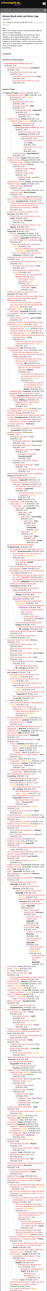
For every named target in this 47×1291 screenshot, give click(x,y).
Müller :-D (10, 994)
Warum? (13, 744)
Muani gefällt (11, 309)
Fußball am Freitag (11, 93)
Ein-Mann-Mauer (15, 1131)
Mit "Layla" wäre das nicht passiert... (22, 1061)
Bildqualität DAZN (13, 348)
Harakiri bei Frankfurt (14, 990)
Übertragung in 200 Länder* (19, 437)
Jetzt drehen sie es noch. (18, 1012)
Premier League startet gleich (17, 1040)
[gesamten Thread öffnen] (39, 93)
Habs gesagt (11, 1118)
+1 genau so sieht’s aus (34, 932)
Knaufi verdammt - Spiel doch (17, 313)
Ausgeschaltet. (12, 759)
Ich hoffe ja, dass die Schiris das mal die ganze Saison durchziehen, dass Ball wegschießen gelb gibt (26, 305)
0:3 (8, 971)
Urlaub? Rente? (15, 720)
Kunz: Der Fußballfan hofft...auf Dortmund (21, 229)
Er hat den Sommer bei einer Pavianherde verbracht (27, 847)
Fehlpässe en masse (14, 867)
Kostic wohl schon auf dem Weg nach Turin (21, 670)
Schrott (9, 968)
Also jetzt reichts (12, 984)
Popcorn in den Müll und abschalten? (19, 1107)
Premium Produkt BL (14, 815)
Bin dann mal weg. (13, 981)
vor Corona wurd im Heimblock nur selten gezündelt (27, 428)
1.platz (9, 871)
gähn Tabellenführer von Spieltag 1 (18, 873)
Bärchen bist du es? (16, 821)
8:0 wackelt (11, 839)
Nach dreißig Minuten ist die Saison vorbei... (22, 774)
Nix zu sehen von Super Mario (17, 973)
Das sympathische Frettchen (16, 856)
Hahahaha (13, 1152)
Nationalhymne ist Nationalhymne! (24, 1256)
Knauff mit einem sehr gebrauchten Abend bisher (23, 1031)
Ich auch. (16, 1280)
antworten (7, 54)
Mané (9, 869)
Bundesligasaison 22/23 (15, 95)
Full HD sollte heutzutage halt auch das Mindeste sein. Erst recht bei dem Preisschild (29, 361)
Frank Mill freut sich (13, 1010)
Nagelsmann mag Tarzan (15, 843)
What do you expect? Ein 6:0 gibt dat (22, 1005)
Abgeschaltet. (11, 499)
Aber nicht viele (18, 220)
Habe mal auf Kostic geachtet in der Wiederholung (26, 703)
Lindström (10, 986)
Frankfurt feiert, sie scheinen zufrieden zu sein (22, 212)
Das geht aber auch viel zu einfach (18, 806)
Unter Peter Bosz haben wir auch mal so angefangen (24, 473)
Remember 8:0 (12, 1115)
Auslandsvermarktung (14, 432)
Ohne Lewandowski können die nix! (19, 826)
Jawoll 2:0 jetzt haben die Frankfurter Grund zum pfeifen (25, 1057)
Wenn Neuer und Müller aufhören (18, 735)
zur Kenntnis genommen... (16, 424)
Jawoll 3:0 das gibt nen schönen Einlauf (20, 878)
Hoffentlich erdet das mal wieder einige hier (21, 739)
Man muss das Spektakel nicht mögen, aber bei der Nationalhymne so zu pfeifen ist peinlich (29, 1206)
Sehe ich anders (15, 1254)
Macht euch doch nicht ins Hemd (18, 640)
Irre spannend (11, 1122)
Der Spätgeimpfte (16, 1133)
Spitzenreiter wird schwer (15, 182)
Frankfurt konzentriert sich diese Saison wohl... (22, 292)
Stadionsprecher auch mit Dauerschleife (20, 257)
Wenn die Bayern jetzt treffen (17, 1139)
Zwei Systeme (12, 733)
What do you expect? (14, 1001)
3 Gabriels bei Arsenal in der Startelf (22, 1044)
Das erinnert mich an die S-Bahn (23, 266)
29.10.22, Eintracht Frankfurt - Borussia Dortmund (23, 817)
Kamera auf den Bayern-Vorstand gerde (20, 545)
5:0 (8, 700)
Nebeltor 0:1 (11, 1124)
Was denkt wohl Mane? (15, 718)
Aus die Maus (11, 966)
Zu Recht (13, 233)
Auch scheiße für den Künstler (20, 1288)
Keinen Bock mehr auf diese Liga (18, 68)
